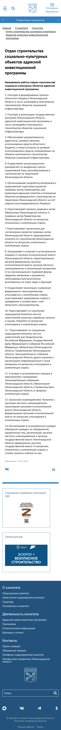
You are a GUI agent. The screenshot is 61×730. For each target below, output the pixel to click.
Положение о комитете (15, 606)
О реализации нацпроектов (30, 20)
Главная (6, 28)
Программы (9, 624)
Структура (37, 28)
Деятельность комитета (20, 614)
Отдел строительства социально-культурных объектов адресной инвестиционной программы (31, 35)
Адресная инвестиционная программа (24, 619)
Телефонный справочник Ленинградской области (26, 660)
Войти (40, 726)
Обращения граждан (14, 650)
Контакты (9, 640)
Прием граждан (11, 646)
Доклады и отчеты (12, 632)
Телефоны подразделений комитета (23, 654)
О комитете (21, 28)
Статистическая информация (18, 628)
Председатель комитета (15, 593)
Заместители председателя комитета (23, 597)
